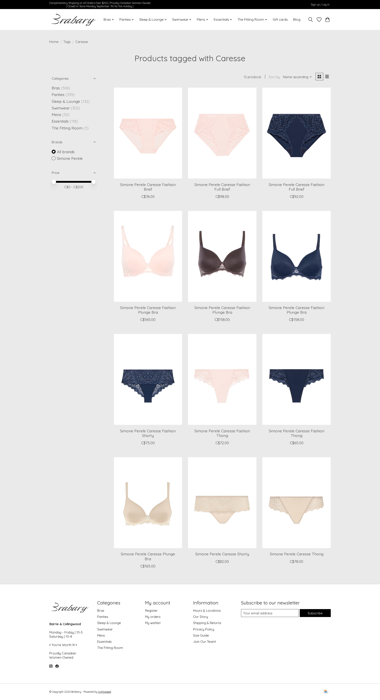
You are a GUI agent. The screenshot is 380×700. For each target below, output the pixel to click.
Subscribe (315, 613)
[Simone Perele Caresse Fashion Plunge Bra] (148, 256)
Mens (56, 114)
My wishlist (153, 623)
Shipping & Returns (207, 623)
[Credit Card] (325, 692)
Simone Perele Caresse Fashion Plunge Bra (148, 310)
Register (151, 610)
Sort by (274, 77)
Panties (58, 94)
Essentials (60, 121)
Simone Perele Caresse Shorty (222, 553)
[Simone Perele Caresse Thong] (296, 502)
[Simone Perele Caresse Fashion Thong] (222, 379)
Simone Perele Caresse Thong (296, 553)
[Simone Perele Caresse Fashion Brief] (148, 133)
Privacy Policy (203, 629)
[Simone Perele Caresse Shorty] (222, 502)
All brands (66, 151)
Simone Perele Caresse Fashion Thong (222, 433)
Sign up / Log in (320, 4)
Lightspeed (104, 691)
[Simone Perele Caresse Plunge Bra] (148, 502)
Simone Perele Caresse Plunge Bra (148, 556)
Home (53, 42)
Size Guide (201, 635)
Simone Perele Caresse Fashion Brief (148, 187)
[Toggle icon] (310, 20)
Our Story (200, 617)
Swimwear (61, 107)
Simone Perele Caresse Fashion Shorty (148, 433)
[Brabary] (74, 19)
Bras (56, 87)
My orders (153, 617)
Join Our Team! (204, 641)
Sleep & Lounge (66, 101)
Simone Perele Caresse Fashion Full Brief (222, 187)
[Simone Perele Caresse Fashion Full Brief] (222, 133)
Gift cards (280, 19)
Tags (67, 42)
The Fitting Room (67, 127)
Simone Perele (70, 158)
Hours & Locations (207, 610)
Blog (296, 19)
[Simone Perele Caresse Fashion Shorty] (148, 379)
